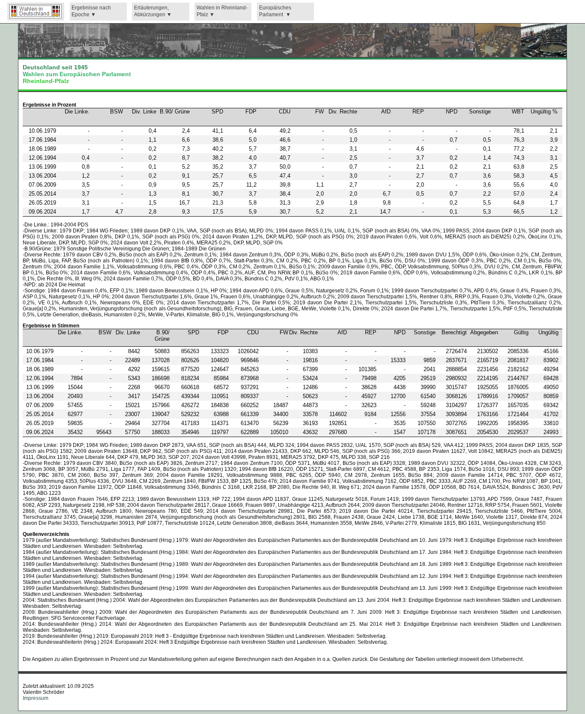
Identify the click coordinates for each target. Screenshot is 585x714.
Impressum (35, 698)
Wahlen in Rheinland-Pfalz (222, 11)
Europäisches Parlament (275, 11)
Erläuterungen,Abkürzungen (151, 11)
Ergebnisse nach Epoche (91, 11)
